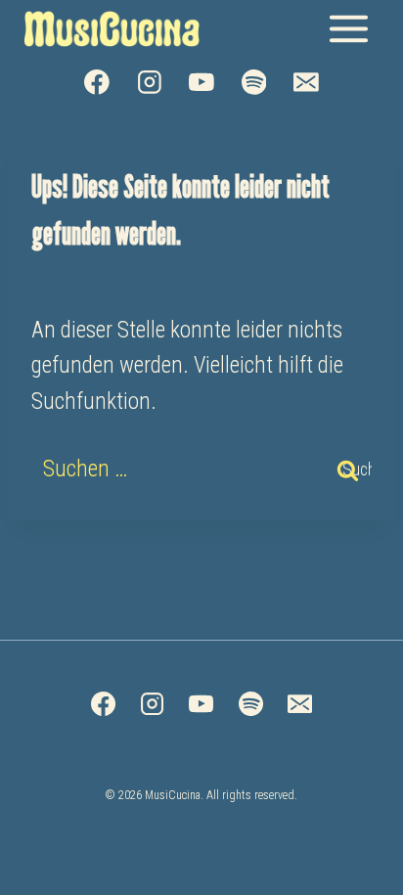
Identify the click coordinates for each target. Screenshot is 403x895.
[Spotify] (254, 82)
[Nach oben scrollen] (350, 867)
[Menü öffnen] (348, 28)
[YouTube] (201, 82)
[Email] (306, 82)
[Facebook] (96, 82)
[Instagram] (149, 82)
